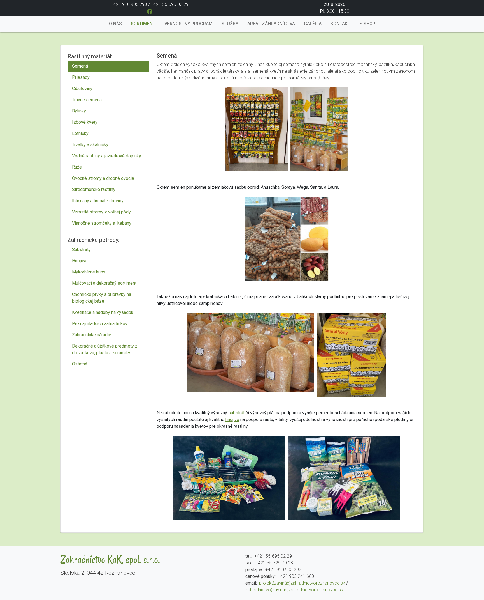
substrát (236, 412)
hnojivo (232, 419)
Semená (80, 66)
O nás (115, 23)
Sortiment (143, 23)
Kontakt (340, 23)
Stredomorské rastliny (93, 189)
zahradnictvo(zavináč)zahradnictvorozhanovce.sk (294, 589)
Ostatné (79, 364)
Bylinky (79, 111)
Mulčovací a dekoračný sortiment (104, 283)
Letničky (80, 133)
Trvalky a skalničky (90, 144)
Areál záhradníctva (271, 23)
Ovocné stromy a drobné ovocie (103, 178)
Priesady (81, 77)
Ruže (77, 167)
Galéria (313, 23)
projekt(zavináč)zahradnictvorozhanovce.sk (302, 583)
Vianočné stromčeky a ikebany (101, 223)
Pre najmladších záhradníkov (99, 323)
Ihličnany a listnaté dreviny (98, 200)
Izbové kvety (84, 122)
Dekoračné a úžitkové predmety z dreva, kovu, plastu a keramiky (105, 349)
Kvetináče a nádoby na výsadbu (102, 312)
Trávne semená (87, 99)
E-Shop (367, 23)
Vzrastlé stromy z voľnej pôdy (101, 212)
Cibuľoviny (82, 88)
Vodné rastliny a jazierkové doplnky (106, 155)
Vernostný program (188, 23)
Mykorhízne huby (88, 272)
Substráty (81, 249)
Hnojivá (79, 260)
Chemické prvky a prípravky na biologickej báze (101, 298)
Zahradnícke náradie (91, 334)
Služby (230, 23)
